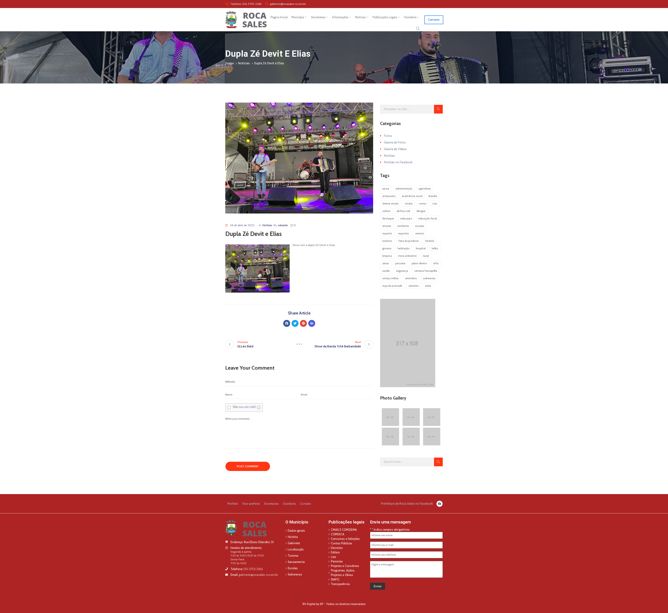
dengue (421, 211)
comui (422, 203)
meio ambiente (407, 255)
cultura (386, 211)
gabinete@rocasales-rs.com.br (288, 4)
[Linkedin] (311, 323)
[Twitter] (295, 323)
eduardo (283, 225)
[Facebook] (286, 323)
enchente (403, 226)
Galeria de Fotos (395, 142)
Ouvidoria (410, 17)
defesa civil (403, 211)
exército (387, 241)
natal (426, 255)
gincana (386, 248)
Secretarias (318, 17)
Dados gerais (296, 530)
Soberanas (295, 574)
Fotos (388, 136)
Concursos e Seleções (345, 539)
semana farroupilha (425, 270)
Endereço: (236, 542)
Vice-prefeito (251, 503)
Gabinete (294, 543)
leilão (435, 248)
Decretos (337, 548)
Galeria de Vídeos (395, 149)
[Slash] (299, 344)
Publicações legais (385, 17)
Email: (254, 574)
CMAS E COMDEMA (344, 529)
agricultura (425, 188)
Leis (333, 557)
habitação (404, 248)
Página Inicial (279, 17)
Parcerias (337, 561)
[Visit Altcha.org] (259, 407)
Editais (335, 552)
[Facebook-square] (439, 504)
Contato (305, 503)
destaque (388, 218)
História (293, 537)
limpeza (387, 255)
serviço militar (390, 278)
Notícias (360, 17)
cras (434, 203)
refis (436, 263)
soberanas (429, 278)
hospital (421, 248)
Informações (340, 17)
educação (406, 218)
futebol (429, 241)
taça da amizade (392, 285)
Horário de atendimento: (246, 548)
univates (414, 285)
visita (428, 285)
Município (297, 17)
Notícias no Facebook (398, 162)
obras (385, 263)
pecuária (400, 263)
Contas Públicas (341, 543)
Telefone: (246, 569)
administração (404, 188)
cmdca (409, 203)
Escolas (293, 568)
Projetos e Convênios (345, 566)
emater (386, 226)
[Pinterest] (303, 323)
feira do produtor (408, 241)
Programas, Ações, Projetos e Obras (343, 573)
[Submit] (438, 109)
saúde (386, 270)
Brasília (433, 196)
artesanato (389, 196)
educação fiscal (427, 218)
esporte (387, 233)
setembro (411, 278)
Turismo (293, 555)
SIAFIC (335, 579)
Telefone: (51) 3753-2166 (245, 4)
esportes (403, 233)
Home (229, 63)
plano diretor (419, 263)
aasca (385, 188)
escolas (419, 226)
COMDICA (337, 534)
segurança (402, 270)
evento (419, 233)
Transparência (340, 584)
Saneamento (296, 562)
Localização (296, 549)
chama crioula (390, 203)
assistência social (412, 196)
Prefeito (232, 503)
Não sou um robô (244, 406)
